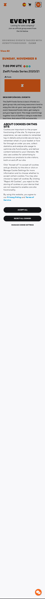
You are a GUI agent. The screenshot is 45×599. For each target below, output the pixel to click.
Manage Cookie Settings (22, 225)
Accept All (22, 210)
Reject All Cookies (22, 218)
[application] (38, 592)
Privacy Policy (14, 197)
